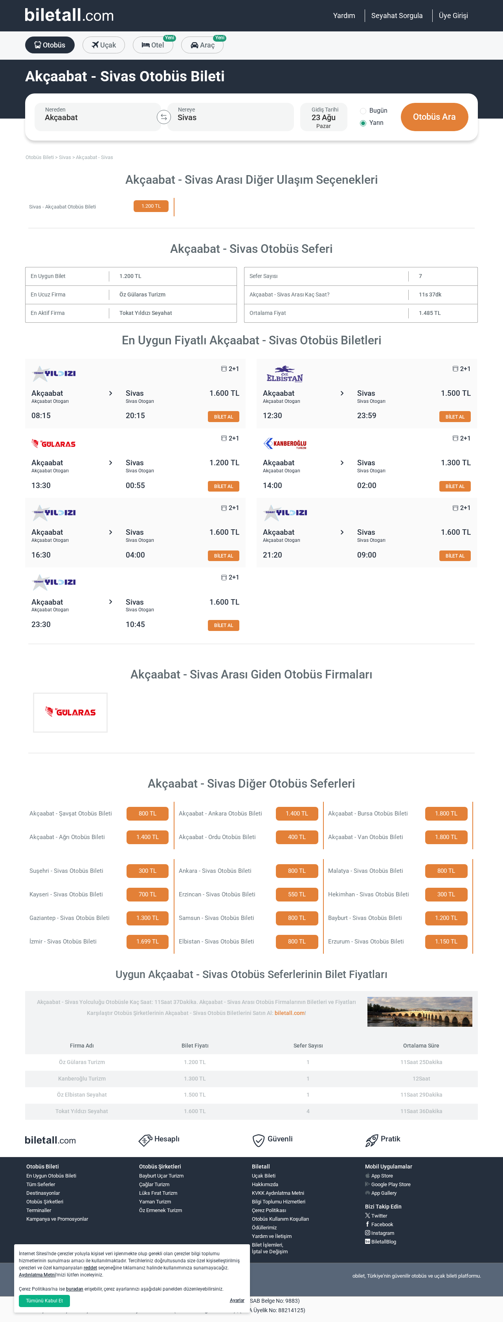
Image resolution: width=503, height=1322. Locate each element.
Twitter (378, 1216)
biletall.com (290, 1013)
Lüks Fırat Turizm (158, 1193)
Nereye (186, 109)
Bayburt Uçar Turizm (161, 1176)
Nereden (55, 109)
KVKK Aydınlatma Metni (278, 1193)
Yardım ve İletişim (272, 1236)
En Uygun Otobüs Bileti (51, 1176)
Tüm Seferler (40, 1184)
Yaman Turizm (155, 1202)
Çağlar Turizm (154, 1184)
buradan (74, 1289)
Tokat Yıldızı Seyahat (145, 313)
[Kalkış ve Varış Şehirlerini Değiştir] (164, 117)
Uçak (107, 45)
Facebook (381, 1224)
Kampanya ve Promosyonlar (57, 1219)
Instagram (382, 1233)
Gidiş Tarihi (325, 109)
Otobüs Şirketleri (44, 1202)
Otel (161, 43)
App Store (381, 1176)
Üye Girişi (453, 15)
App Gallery (383, 1193)
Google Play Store (390, 1184)
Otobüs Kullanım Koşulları (280, 1219)
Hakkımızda (265, 1184)
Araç (210, 43)
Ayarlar (237, 1300)
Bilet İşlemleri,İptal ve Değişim (270, 1248)
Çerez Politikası (269, 1210)
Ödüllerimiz (264, 1228)
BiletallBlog (383, 1242)
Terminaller (38, 1210)
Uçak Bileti (263, 1176)
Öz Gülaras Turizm (142, 294)
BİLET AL (223, 417)
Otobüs (53, 45)
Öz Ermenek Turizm (160, 1210)
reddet (90, 1268)
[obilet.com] (69, 22)
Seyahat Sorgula (397, 15)
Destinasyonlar (43, 1193)
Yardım (344, 15)
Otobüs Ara (434, 117)
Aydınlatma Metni (37, 1275)
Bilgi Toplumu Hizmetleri (278, 1202)
